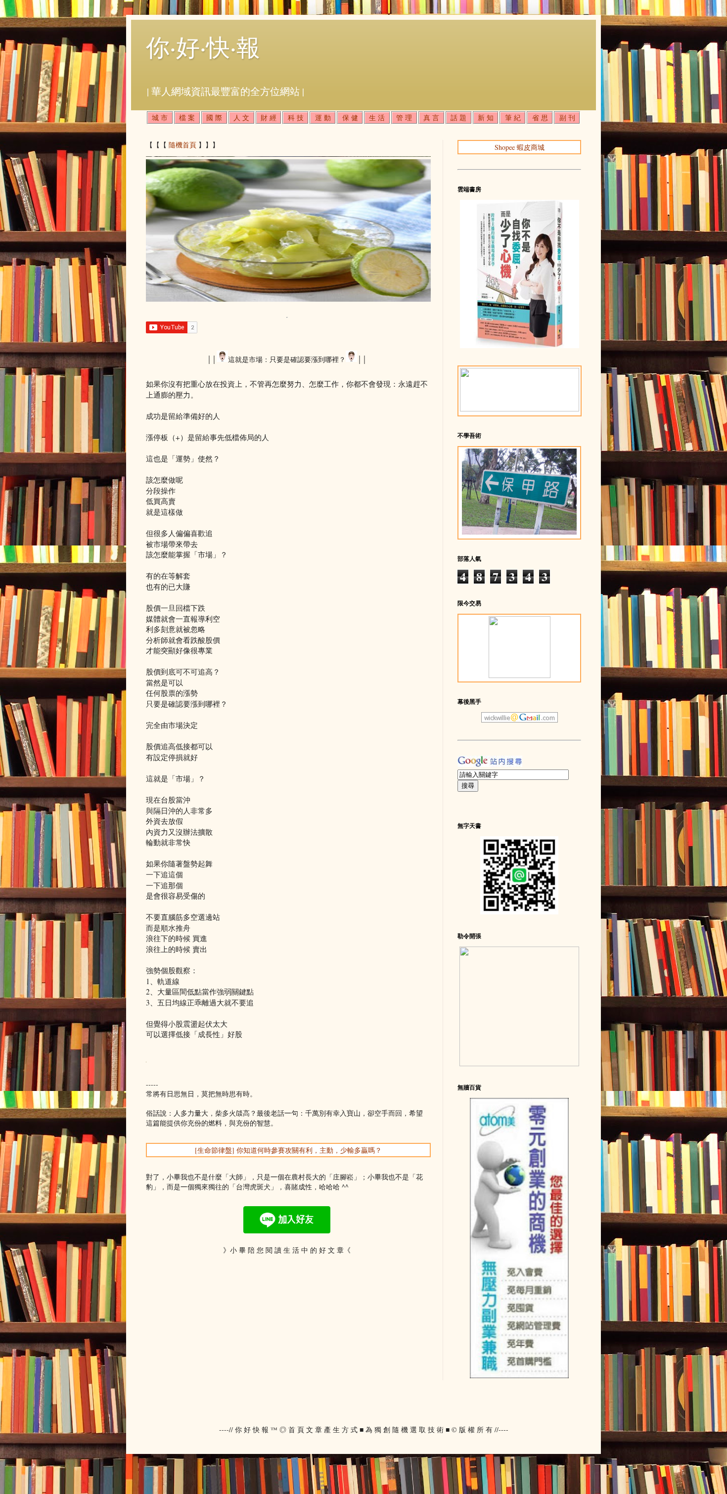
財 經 (268, 117)
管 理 (404, 117)
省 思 (540, 117)
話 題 (458, 117)
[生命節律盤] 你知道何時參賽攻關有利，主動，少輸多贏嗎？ (288, 1150)
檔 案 (187, 117)
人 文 (241, 117)
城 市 (160, 117)
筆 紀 (513, 117)
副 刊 (567, 117)
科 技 (296, 117)
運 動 (323, 117)
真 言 (431, 117)
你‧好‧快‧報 (203, 46)
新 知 (486, 117)
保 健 (350, 117)
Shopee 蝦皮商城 (520, 147)
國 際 (214, 117)
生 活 (377, 117)
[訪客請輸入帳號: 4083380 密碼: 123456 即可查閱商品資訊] (519, 1375)
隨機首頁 (182, 144)
